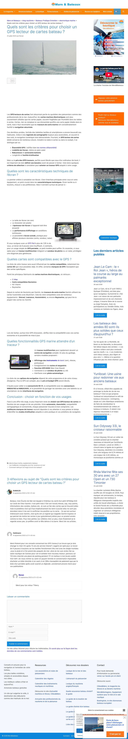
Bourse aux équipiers (92, 11)
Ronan (21, 575)
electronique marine (67, 21)
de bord (55, 360)
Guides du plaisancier (71, 11)
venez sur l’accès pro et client (109, 676)
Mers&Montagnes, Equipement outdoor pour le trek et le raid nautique (109, 694)
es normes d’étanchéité (46, 148)
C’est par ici (115, 734)
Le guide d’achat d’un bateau (77, 707)
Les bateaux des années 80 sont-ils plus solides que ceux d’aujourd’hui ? (108, 329)
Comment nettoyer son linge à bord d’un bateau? (25, 467)
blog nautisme (28, 21)
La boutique (39, 11)
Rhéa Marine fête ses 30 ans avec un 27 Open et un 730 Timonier (108, 477)
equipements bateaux (30, 463)
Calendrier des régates (44, 679)
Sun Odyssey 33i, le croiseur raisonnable (108, 427)
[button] (124, 710)
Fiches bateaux (52, 11)
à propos (66, 736)
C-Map (15, 279)
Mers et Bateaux (13, 21)
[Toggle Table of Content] (11, 80)
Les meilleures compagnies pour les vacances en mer (27, 465)
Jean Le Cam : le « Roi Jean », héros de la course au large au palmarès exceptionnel (108, 274)
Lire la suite (100, 315)
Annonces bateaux (25, 11)
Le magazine (8, 11)
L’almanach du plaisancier (76, 679)
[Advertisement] (44, 99)
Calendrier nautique (109, 238)
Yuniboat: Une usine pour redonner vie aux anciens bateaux (109, 377)
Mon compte (107, 11)
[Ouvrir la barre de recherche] (123, 12)
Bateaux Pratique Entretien (46, 21)
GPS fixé (31, 243)
